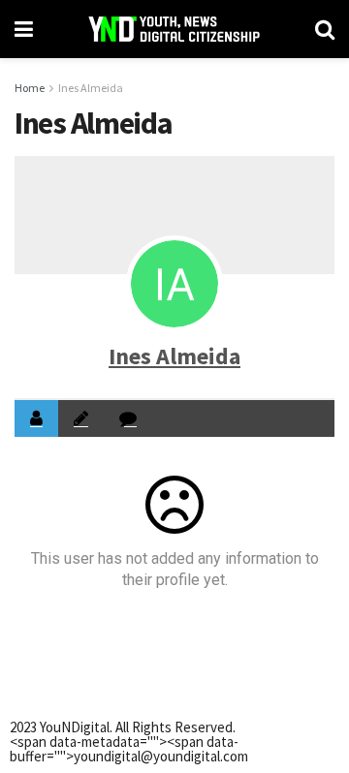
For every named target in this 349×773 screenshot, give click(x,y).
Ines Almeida (90, 87)
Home (30, 87)
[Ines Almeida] (174, 283)
